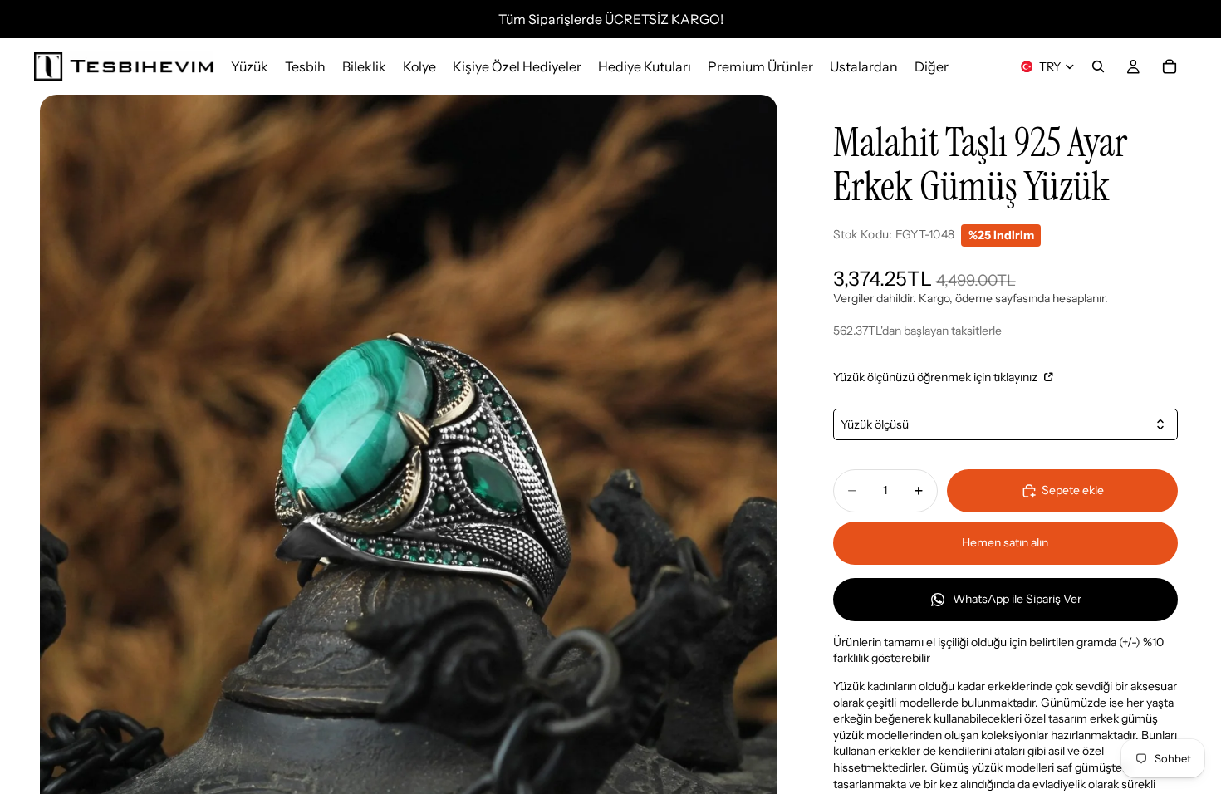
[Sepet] (1169, 66)
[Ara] (1098, 66)
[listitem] (931, 66)
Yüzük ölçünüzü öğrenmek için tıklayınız (936, 377)
